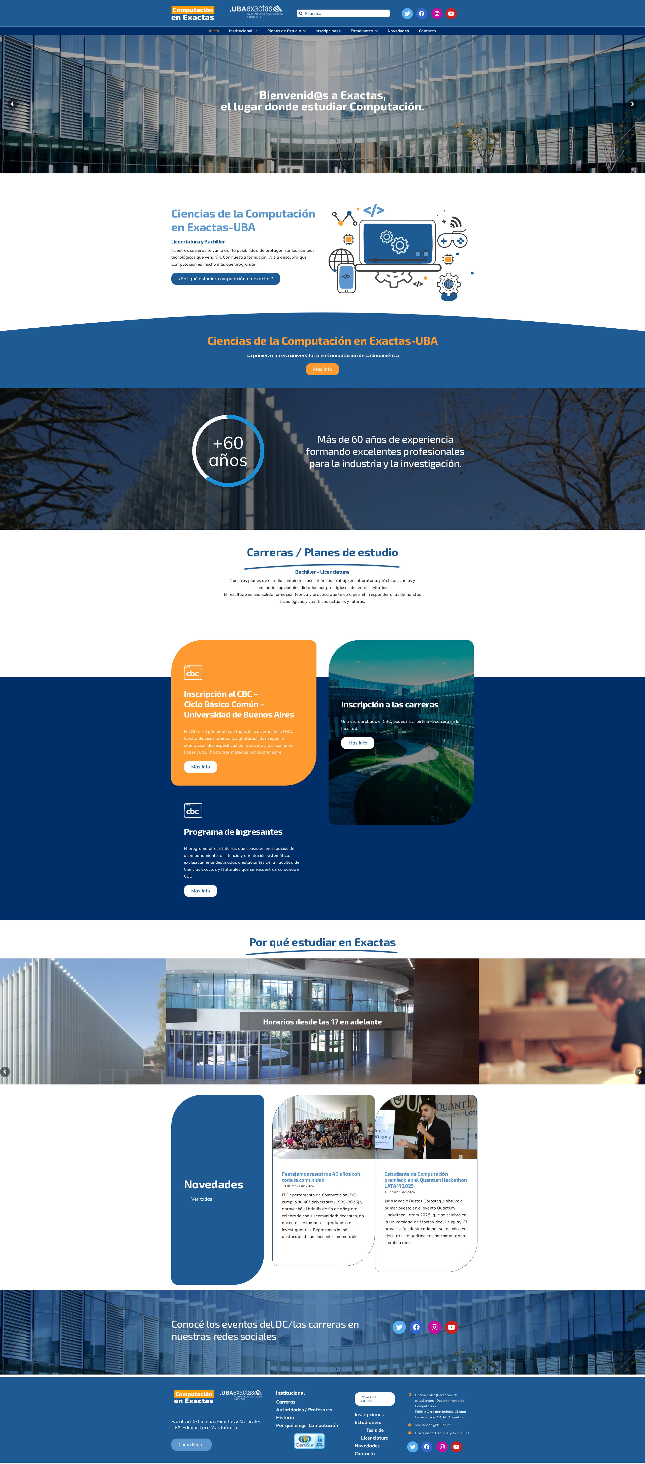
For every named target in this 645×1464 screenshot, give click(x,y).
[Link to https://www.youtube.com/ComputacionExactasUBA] (451, 13)
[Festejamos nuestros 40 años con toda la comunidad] (324, 1127)
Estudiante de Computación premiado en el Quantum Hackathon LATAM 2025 (425, 1180)
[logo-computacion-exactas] (192, 7)
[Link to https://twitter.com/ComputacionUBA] (407, 13)
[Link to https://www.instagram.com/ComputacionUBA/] (436, 13)
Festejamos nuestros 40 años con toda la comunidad (321, 1177)
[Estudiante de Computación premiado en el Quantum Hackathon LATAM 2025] (426, 1127)
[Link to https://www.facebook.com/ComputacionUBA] (421, 13)
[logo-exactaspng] (257, 7)
